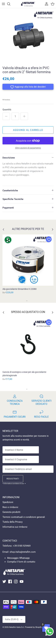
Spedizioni (7, 502)
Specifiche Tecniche (12, 199)
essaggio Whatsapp (19, 558)
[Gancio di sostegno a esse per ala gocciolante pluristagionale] (28, 343)
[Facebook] (10, 581)
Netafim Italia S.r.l (16, 627)
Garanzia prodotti (11, 512)
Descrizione (8, 157)
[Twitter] (4, 581)
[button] (28, 87)
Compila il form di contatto (21, 561)
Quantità (6, 109)
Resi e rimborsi (10, 507)
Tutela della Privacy (12, 521)
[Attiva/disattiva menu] (3, 3)
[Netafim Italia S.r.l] (28, 4)
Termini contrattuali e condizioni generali (23, 517)
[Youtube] (21, 581)
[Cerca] (10, 3)
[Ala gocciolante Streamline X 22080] (28, 260)
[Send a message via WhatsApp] (49, 631)
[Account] (45, 3)
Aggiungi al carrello (28, 130)
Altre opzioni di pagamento (28, 148)
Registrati (13, 478)
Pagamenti (8, 207)
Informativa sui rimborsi (14, 526)
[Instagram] (16, 581)
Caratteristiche (10, 190)
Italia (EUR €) (12, 619)
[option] (28, 36)
